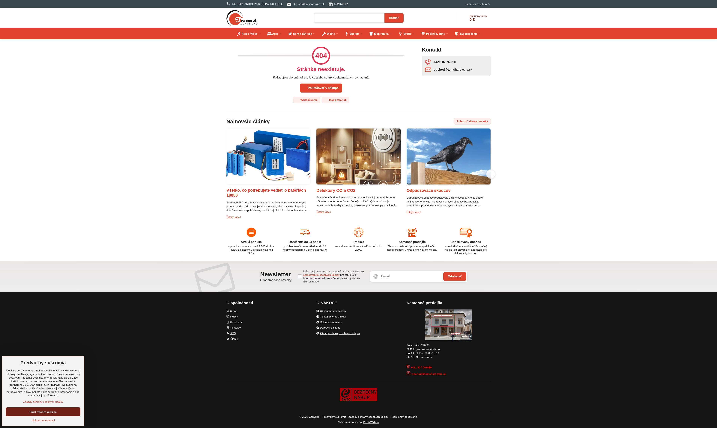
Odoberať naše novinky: (276, 280)
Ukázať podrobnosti (43, 420)
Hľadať (394, 17)
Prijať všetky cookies (43, 411)
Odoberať (455, 276)
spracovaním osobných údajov (321, 274)
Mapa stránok (337, 99)
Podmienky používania (404, 416)
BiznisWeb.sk (371, 422)
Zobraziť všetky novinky (472, 121)
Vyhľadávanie (309, 99)
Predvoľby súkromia (334, 416)
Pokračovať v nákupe (323, 88)
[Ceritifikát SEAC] (358, 394)
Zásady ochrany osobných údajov (368, 416)
